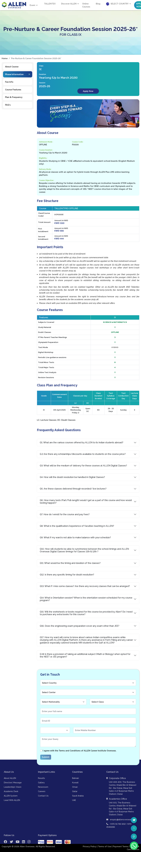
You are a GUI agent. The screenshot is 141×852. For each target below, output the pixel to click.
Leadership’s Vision (12, 787)
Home (5, 58)
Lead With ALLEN (12, 800)
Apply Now (88, 91)
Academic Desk (11, 791)
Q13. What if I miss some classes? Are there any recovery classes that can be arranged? (85, 586)
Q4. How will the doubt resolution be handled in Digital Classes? (72, 477)
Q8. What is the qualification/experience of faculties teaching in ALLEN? (77, 526)
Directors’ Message (13, 782)
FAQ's (8, 105)
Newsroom (43, 787)
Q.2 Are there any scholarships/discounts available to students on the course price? (83, 454)
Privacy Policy (90, 846)
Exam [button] (32, 5)
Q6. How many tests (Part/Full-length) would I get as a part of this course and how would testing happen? (86, 501)
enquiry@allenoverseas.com (122, 819)
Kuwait (75, 782)
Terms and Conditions (70, 750)
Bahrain (75, 778)
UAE (74, 800)
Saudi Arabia (78, 796)
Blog (98, 3)
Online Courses (86, 5)
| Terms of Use (104, 846)
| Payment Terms (120, 846)
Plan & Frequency (13, 97)
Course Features (13, 89)
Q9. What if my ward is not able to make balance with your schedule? (75, 537)
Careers (41, 791)
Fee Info (9, 82)
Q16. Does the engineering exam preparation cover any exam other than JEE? (79, 626)
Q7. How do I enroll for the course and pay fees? (65, 514)
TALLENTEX (49, 3)
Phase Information (14, 74)
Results (41, 778)
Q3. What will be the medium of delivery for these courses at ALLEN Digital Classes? (83, 465)
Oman (75, 787)
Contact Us (43, 796)
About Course (11, 66)
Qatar (74, 791)
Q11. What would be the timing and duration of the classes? (70, 563)
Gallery (41, 782)
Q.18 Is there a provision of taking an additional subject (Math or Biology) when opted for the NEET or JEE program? (85, 655)
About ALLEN (10, 778)
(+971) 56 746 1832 (118, 824)
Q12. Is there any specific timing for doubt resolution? (67, 574)
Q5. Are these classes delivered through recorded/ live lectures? (73, 488)
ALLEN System (10, 796)
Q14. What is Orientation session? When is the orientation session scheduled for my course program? (86, 599)
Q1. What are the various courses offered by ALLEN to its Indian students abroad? (81, 442)
